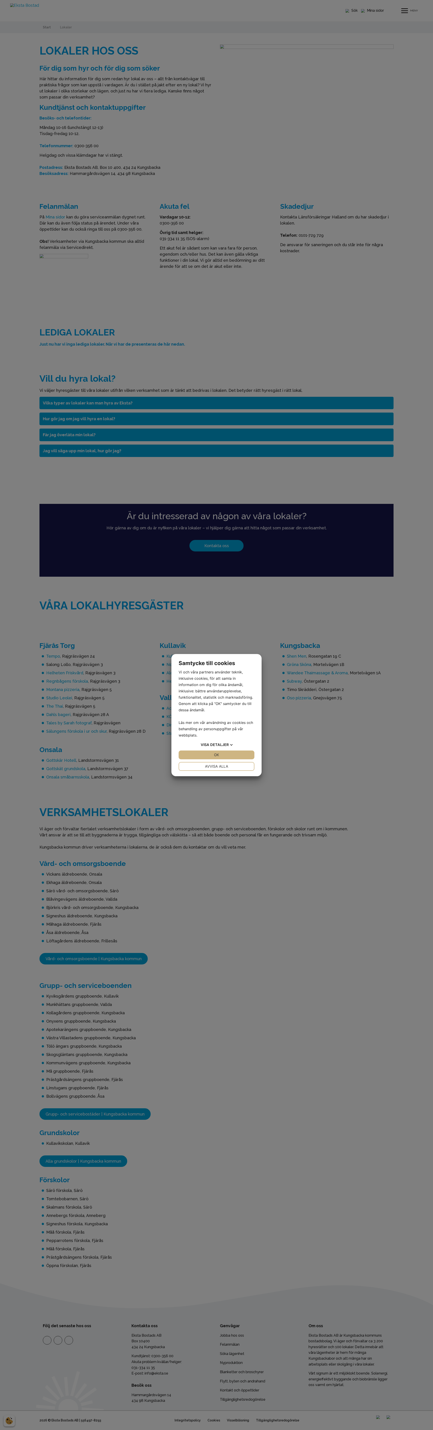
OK (216, 755)
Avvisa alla (216, 766)
